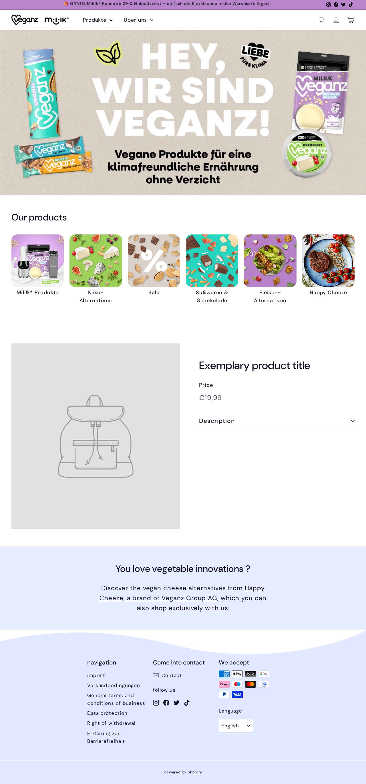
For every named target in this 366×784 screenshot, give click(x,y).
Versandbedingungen (113, 685)
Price (206, 385)
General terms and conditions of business (116, 699)
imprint (96, 675)
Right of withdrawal (111, 723)
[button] (321, 19)
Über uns (136, 20)
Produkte (95, 20)
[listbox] (236, 725)
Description (217, 421)
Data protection (107, 713)
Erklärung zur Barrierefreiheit (106, 737)
